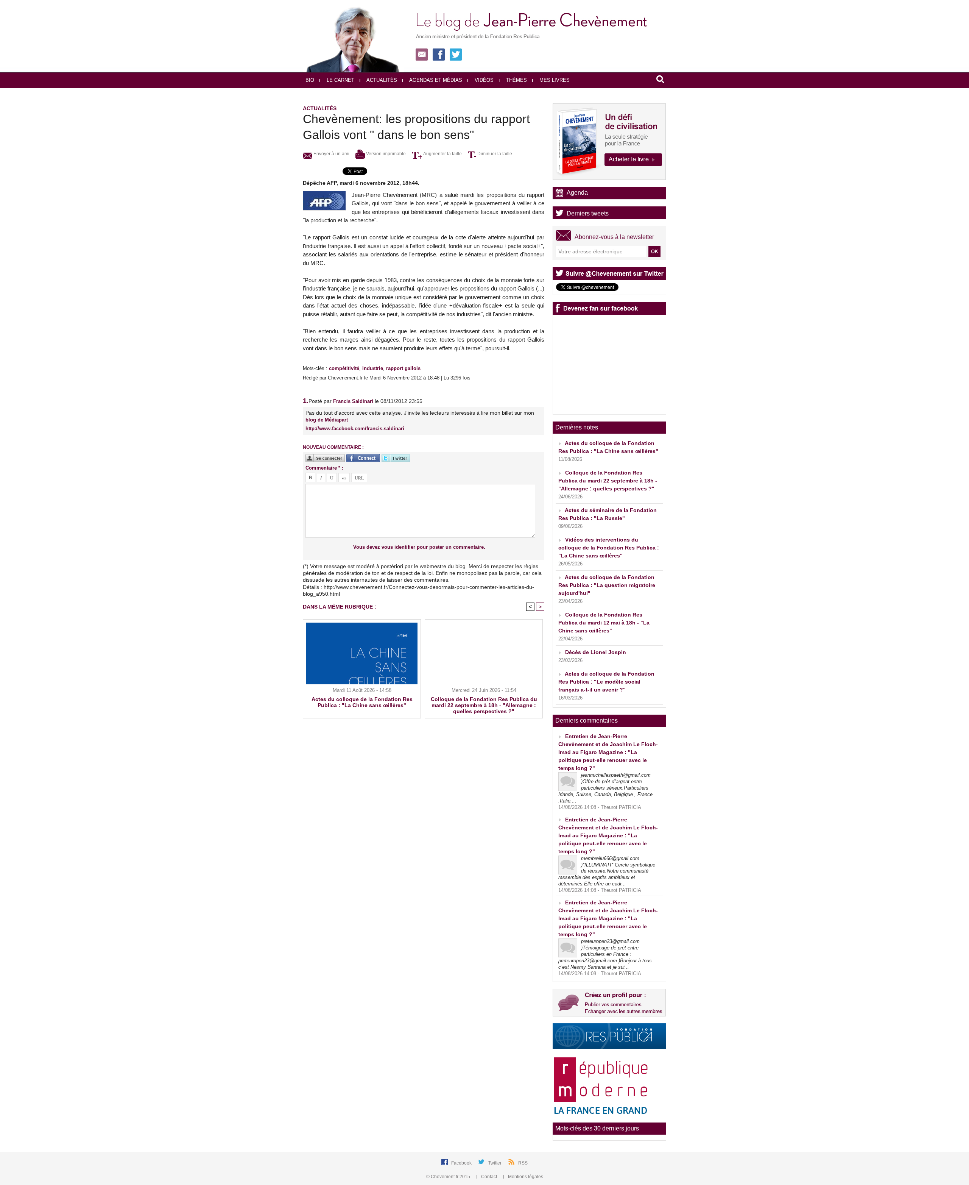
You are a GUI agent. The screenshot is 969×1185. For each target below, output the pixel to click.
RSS (523, 1163)
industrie (372, 368)
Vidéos (483, 80)
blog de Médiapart (326, 420)
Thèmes (516, 80)
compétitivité (344, 368)
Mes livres (554, 80)
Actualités (381, 80)
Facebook (462, 1163)
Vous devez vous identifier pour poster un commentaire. (419, 547)
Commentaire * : (324, 468)
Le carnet (339, 80)
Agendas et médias (435, 80)
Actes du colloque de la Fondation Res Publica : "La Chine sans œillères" (362, 702)
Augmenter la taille (442, 153)
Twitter (495, 1163)
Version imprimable (385, 153)
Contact (489, 1176)
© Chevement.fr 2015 (448, 1176)
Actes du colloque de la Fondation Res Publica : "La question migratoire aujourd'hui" (606, 585)
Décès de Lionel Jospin (595, 652)
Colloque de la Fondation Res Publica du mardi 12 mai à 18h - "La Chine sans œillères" (604, 623)
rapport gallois (403, 368)
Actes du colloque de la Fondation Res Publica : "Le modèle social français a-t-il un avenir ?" (606, 682)
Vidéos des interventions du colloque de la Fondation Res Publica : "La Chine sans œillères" (608, 548)
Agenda (577, 192)
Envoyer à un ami (330, 153)
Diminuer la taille (494, 153)
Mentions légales (525, 1176)
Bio (309, 80)
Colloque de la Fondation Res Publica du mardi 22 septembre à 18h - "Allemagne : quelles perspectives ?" (484, 705)
